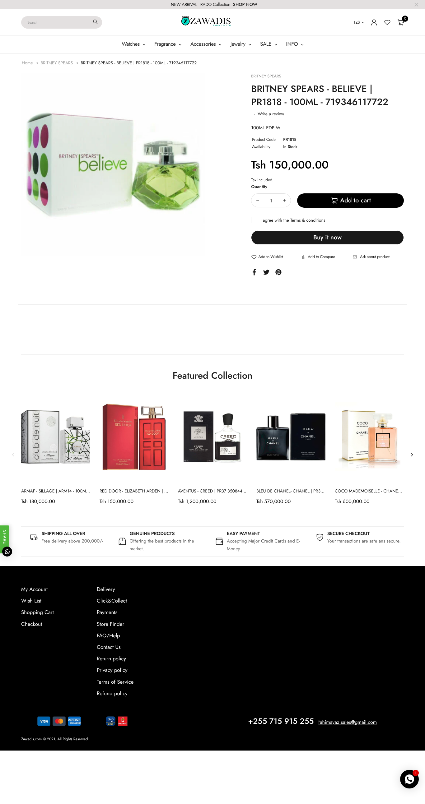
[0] (401, 22)
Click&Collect (112, 601)
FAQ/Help (108, 636)
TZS (357, 22)
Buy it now (327, 237)
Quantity (259, 187)
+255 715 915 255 (281, 721)
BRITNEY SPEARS (57, 63)
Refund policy (112, 693)
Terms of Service (115, 682)
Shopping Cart (37, 612)
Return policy (111, 659)
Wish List (31, 601)
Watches (131, 44)
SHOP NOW (245, 5)
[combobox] (61, 22)
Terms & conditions (307, 220)
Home (28, 63)
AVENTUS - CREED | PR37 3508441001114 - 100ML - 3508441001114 (243, 491)
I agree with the (292, 220)
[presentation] (13, 454)
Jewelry (239, 44)
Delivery (106, 589)
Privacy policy (112, 670)
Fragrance (165, 44)
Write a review (271, 114)
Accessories (203, 44)
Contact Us (109, 647)
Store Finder (110, 624)
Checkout (31, 624)
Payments (107, 612)
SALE (266, 44)
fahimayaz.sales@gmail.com (347, 722)
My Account (34, 589)
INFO (293, 44)
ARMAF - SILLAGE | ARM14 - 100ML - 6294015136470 (72, 491)
